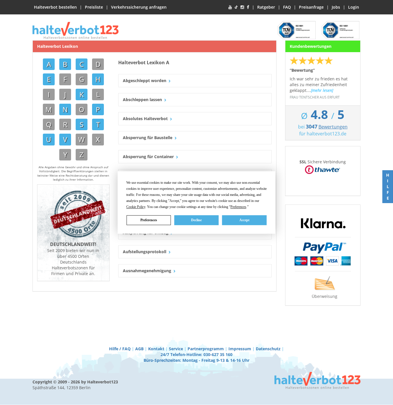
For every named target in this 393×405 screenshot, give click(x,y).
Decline (196, 220)
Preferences (148, 220)
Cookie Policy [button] (135, 207)
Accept (244, 220)
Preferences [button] (238, 207)
